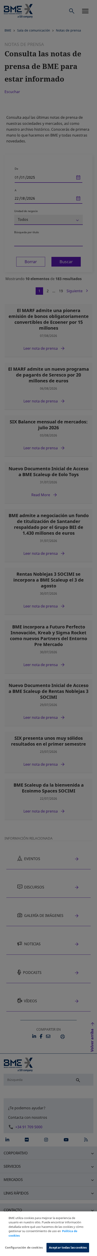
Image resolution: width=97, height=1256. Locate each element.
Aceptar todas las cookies (68, 1247)
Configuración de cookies (24, 1247)
